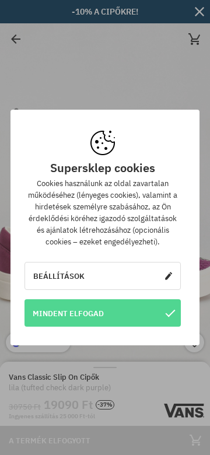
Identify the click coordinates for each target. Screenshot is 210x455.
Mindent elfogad (68, 313)
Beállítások (59, 276)
